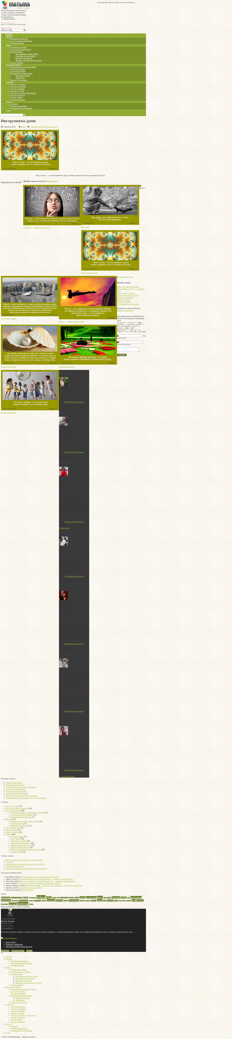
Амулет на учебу (17, 91)
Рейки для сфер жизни (20, 847)
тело (134, 900)
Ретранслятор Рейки (19, 106)
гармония (71, 898)
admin (23, 127)
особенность (15, 901)
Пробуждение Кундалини (21, 817)
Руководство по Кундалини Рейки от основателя (26, 798)
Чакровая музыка (22, 76)
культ (105, 898)
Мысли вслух (51, 181)
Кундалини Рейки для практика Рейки (22, 796)
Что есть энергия (124, 302)
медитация (136, 897)
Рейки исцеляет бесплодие (128, 287)
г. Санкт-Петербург (67, 776)
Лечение (14, 104)
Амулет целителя (18, 100)
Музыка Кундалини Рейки (22, 74)
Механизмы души (13, 828)
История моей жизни (14, 866)
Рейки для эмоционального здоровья (26, 850)
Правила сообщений (125, 310)
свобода (93, 901)
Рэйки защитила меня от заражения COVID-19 (25, 864)
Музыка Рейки (17, 52)
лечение (116, 897)
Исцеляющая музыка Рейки (26, 54)
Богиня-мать (5, 898)
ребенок (82, 901)
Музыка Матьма (17, 43)
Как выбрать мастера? (15, 785)
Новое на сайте (12, 832)
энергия (23, 904)
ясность (31, 904)
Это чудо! (10, 862)
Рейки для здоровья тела (21, 845)
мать (128, 898)
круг (100, 897)
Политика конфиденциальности (19, 947)
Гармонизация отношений (21, 108)
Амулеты (9, 82)
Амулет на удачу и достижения (23, 93)
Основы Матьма (17, 823)
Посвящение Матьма (19, 39)
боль (58, 898)
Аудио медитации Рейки (21, 50)
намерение (6, 900)
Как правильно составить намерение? (21, 787)
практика (59, 900)
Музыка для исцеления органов (28, 60)
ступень (129, 901)
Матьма (9, 37)
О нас (8, 110)
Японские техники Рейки (16, 791)
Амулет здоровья (18, 89)
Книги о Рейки (17, 63)
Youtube (29, 951)
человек (13, 904)
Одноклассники (17, 951)
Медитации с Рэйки (19, 841)
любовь (123, 898)
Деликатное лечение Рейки (17, 794)
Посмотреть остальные (74, 402)
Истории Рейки (17, 837)
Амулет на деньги (18, 84)
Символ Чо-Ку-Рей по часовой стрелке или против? (39, 883)
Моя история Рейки (14, 783)
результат (87, 901)
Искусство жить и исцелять (17, 808)
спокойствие (122, 901)
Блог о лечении (12, 806)
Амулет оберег (17, 97)
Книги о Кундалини (19, 80)
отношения (23, 901)
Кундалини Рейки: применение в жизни (27, 813)
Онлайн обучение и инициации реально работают (26, 869)
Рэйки (8, 45)
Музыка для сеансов (23, 58)
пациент (31, 901)
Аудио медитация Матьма (21, 41)
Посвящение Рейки (19, 47)
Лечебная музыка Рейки (25, 56)
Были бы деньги (123, 300)
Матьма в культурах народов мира (25, 821)
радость (66, 901)
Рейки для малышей (125, 298)
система (116, 901)
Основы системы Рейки (15, 789)
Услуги (9, 102)
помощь (51, 900)
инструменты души (125, 277)
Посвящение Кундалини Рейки (23, 67)
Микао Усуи (32, 898)
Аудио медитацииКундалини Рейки (18, 70)
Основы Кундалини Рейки (22, 815)
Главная (9, 34)
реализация (74, 900)
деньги (77, 898)
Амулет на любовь (18, 87)
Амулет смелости (18, 95)
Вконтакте (5, 951)
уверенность (4, 904)
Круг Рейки (15, 839)
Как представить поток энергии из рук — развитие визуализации (46, 879)
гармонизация (64, 898)
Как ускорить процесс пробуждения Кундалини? (128, 294)
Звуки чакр (20, 78)
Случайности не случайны (128, 304)
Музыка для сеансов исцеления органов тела (24, 860)
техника (140, 900)
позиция (44, 901)
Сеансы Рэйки (16, 852)
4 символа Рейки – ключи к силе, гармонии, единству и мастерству (54, 886)
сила (104, 901)
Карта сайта (11, 942)
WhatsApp (11, 23)
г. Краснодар (64, 528)
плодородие (37, 901)
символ (110, 900)
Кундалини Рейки (13, 65)
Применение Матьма (19, 826)
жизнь (82, 897)
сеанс (100, 900)
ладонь (109, 898)
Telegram (4, 23)
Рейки (8, 834)
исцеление (91, 897)
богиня (54, 898)
